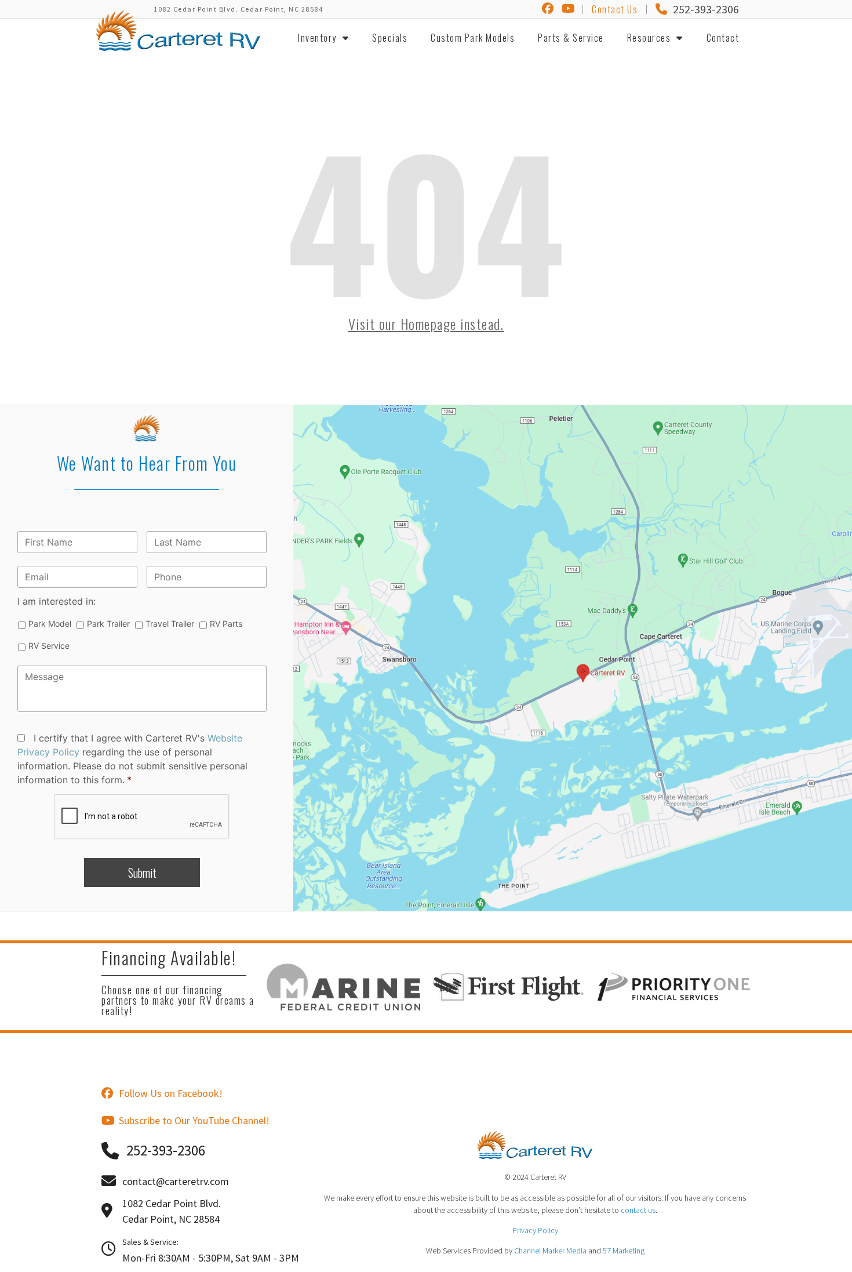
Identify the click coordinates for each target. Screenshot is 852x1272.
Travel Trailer (169, 623)
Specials (389, 38)
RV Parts (226, 623)
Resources (649, 38)
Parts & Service (571, 38)
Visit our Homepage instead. (426, 323)
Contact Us (615, 9)
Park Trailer (108, 623)
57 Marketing (624, 1250)
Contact (723, 38)
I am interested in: (56, 601)
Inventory (317, 38)
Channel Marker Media (550, 1250)
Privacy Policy (535, 1230)
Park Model (49, 623)
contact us (638, 1210)
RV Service (49, 645)
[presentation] (142, 816)
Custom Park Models (473, 38)
